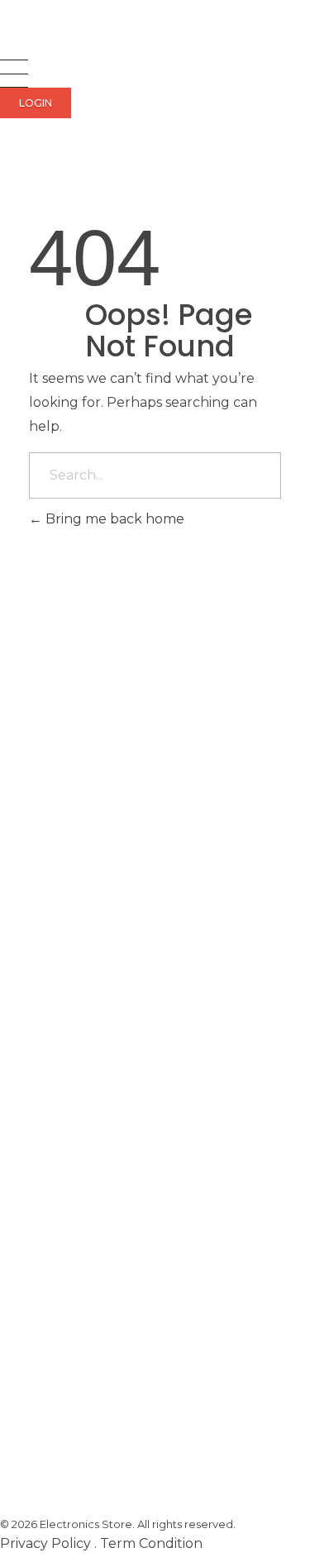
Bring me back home (113, 519)
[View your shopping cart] (7, 164)
